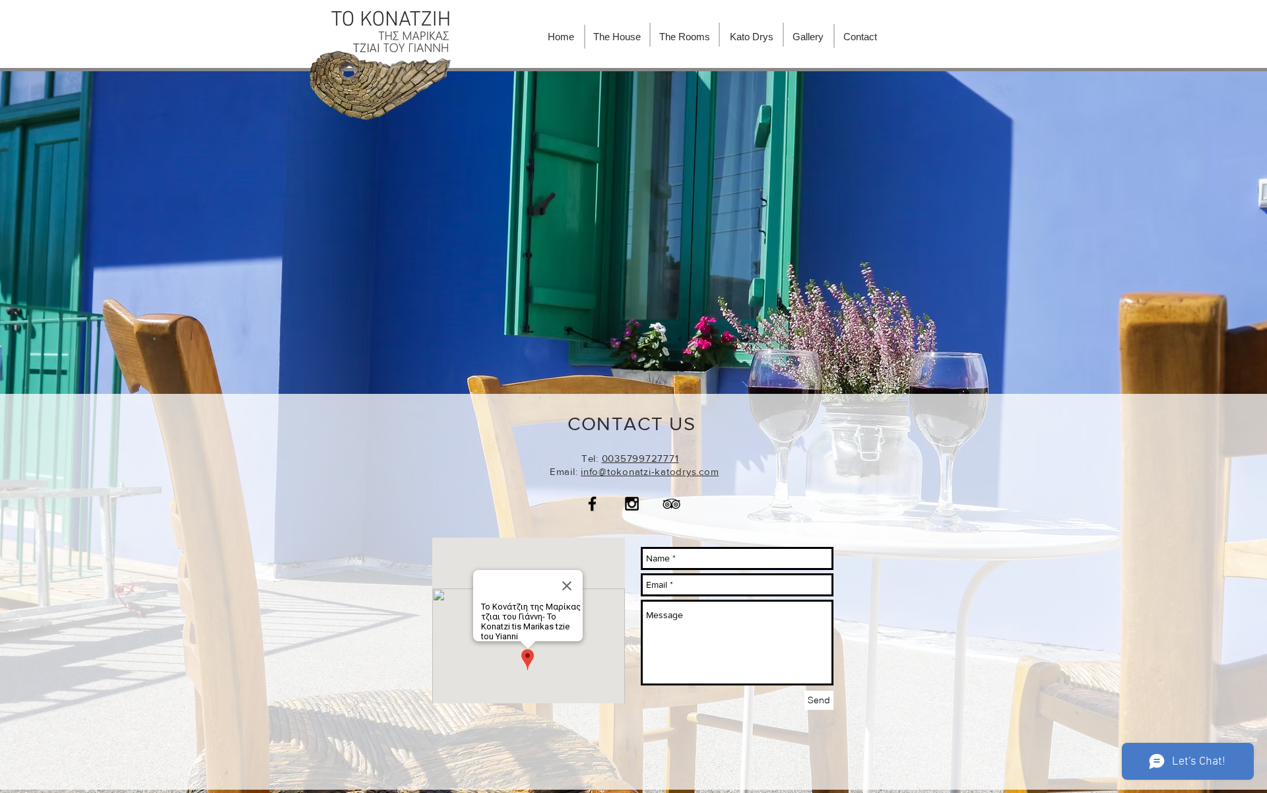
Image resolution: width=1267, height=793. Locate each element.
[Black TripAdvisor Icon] (671, 503)
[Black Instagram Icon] (631, 503)
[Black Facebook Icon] (592, 503)
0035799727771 (640, 458)
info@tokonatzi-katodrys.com (650, 471)
